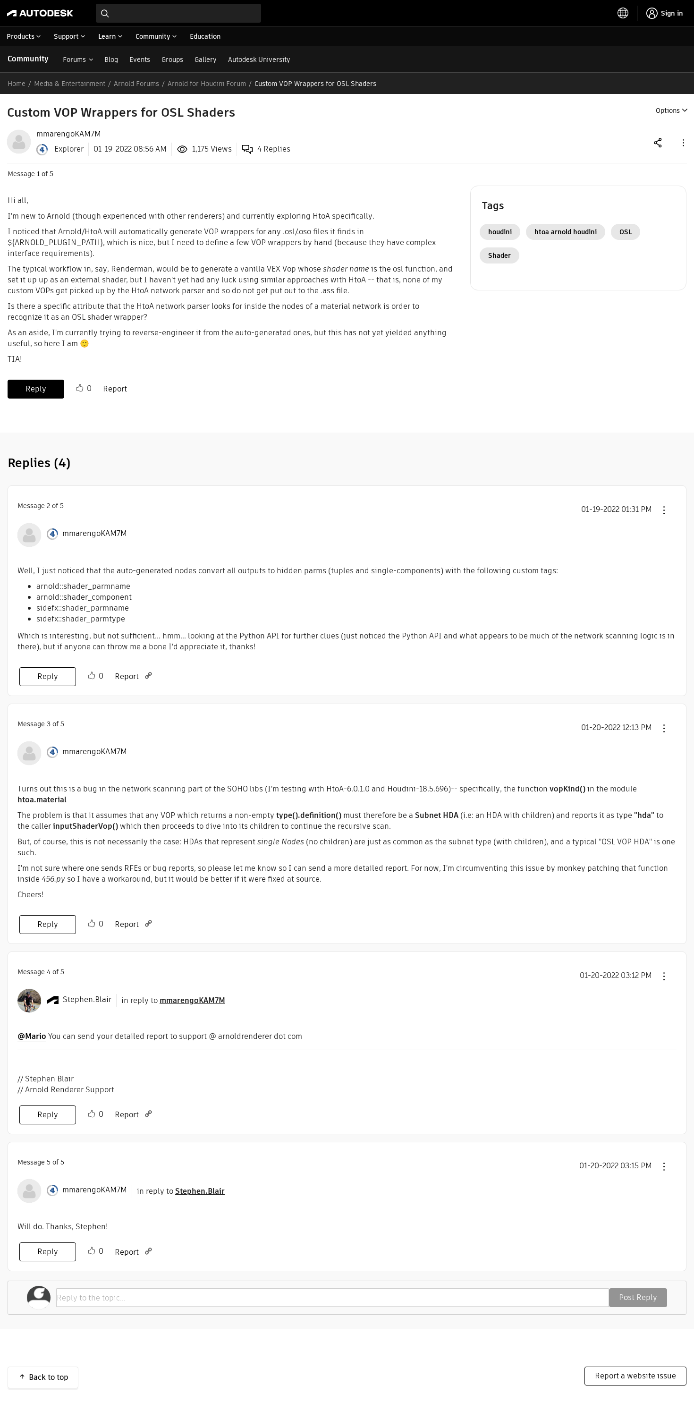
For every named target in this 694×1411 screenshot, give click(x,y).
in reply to (173, 1000)
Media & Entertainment (69, 83)
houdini (500, 232)
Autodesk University (259, 59)
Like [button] (80, 388)
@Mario (31, 1036)
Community (28, 58)
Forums (74, 59)
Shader (499, 255)
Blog (111, 59)
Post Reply (638, 1297)
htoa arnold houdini (565, 232)
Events (139, 59)
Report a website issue (635, 1375)
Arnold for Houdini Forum (207, 83)
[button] (682, 142)
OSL (625, 232)
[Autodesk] (40, 13)
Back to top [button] (48, 1377)
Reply (35, 388)
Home (16, 83)
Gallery (206, 59)
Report (115, 388)
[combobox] (178, 13)
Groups (172, 59)
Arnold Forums (136, 83)
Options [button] (668, 110)
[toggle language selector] (623, 13)
